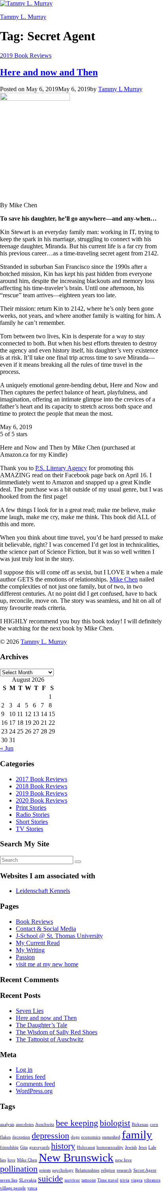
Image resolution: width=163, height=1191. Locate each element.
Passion (25, 957)
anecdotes (25, 1124)
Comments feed (35, 1083)
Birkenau (140, 1124)
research (124, 1170)
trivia (124, 1180)
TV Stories (29, 828)
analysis (7, 1124)
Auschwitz (44, 1124)
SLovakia (27, 1180)
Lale (152, 1147)
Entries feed (30, 1076)
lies (3, 1160)
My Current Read (38, 943)
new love (123, 1160)
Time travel (107, 1180)
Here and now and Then (49, 72)
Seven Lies (30, 1010)
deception (21, 1137)
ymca (32, 1188)
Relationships (87, 1170)
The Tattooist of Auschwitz (49, 1039)
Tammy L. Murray (23, 16)
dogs (75, 1137)
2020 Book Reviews (41, 800)
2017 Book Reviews (41, 779)
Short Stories (32, 821)
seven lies (8, 1180)
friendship (9, 1147)
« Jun (6, 748)
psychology (63, 1170)
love (11, 1160)
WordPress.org (34, 1091)
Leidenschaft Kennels (43, 890)
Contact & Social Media (46, 928)
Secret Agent (144, 1170)
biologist (115, 1123)
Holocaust (86, 1147)
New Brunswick (76, 1157)
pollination (19, 1169)
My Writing (30, 950)
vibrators (152, 1180)
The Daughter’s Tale (41, 1025)
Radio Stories (32, 814)
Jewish (131, 1147)
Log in (24, 1069)
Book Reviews (34, 921)
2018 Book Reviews (41, 786)
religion (108, 1170)
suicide (50, 1178)
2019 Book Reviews (25, 55)
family (137, 1134)
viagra (136, 1180)
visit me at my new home (47, 964)
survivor (72, 1180)
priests (45, 1170)
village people (13, 1188)
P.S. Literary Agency (61, 468)
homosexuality (110, 1147)
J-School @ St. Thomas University (59, 935)
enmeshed (111, 1137)
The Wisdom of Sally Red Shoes (56, 1032)
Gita (24, 1147)
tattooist (89, 1180)
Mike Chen (124, 579)
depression (50, 1135)
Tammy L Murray (120, 89)
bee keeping (77, 1123)
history (63, 1146)
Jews (142, 1147)
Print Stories (31, 807)
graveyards (39, 1147)
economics (90, 1137)
